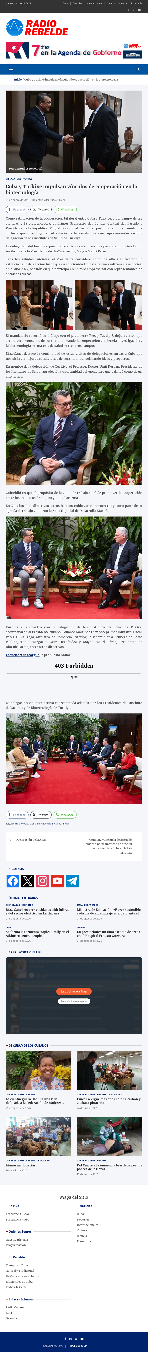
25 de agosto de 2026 (18, 1108)
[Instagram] (128, 10)
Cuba (65, 3)
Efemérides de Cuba (19, 1281)
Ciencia (123, 3)
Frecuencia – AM (17, 1214)
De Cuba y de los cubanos (20, 1094)
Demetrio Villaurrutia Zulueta (48, 200)
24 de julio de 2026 (87, 1108)
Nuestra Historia (17, 1239)
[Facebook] (123, 10)
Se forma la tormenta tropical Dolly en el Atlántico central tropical (37, 934)
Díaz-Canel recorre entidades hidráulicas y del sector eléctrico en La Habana (37, 911)
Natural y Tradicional (20, 1270)
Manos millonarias (20, 1165)
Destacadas (24, 178)
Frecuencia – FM (17, 1219)
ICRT (9, 1313)
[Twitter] (133, 10)
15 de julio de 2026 (87, 1174)
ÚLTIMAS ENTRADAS (23, 898)
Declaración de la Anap (31, 839)
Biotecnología (20, 823)
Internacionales (95, 3)
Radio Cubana (15, 1307)
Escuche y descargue (23, 655)
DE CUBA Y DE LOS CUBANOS (29, 1045)
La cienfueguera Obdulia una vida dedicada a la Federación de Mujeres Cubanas (33, 1103)
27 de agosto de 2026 (18, 918)
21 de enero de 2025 (17, 200)
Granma (11, 1318)
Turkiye (65, 823)
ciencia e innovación (41, 823)
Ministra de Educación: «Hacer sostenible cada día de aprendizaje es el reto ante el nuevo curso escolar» (109, 913)
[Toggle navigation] (11, 69)
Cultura (111, 3)
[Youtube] (139, 10)
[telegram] (72, 881)
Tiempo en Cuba (17, 1265)
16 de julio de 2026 (16, 1170)
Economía (136, 3)
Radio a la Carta (16, 1287)
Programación (16, 1245)
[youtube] (57, 881)
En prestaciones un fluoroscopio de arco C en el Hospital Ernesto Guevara (109, 934)
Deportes (77, 3)
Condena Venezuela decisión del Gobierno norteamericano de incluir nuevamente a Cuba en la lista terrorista (107, 846)
